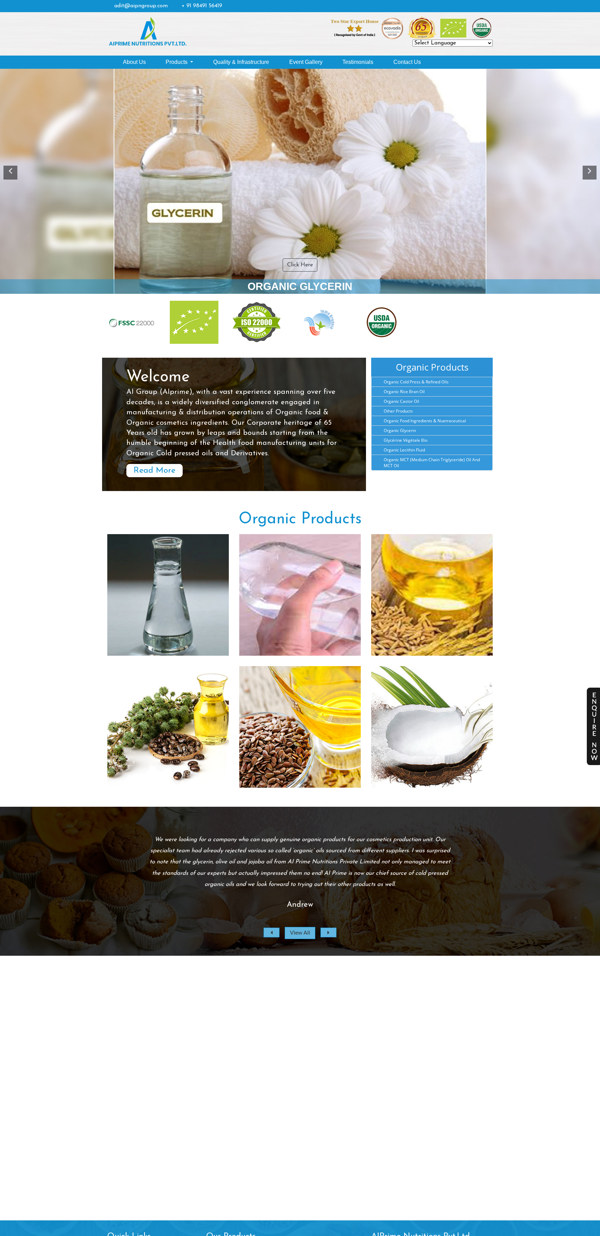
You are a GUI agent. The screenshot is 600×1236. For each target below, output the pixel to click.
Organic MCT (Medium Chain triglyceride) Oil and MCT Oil (432, 462)
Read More (154, 470)
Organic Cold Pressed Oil (300, 737)
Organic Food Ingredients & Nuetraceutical (425, 421)
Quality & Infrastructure (241, 62)
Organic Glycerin (400, 430)
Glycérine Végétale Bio (405, 440)
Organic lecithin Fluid (404, 450)
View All (300, 933)
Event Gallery (306, 62)
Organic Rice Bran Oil (404, 392)
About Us (134, 62)
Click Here (300, 265)
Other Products (398, 411)
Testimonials (357, 62)
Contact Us (407, 62)
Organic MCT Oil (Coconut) (432, 737)
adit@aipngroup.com (141, 6)
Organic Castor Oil (401, 401)
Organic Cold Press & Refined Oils (416, 382)
